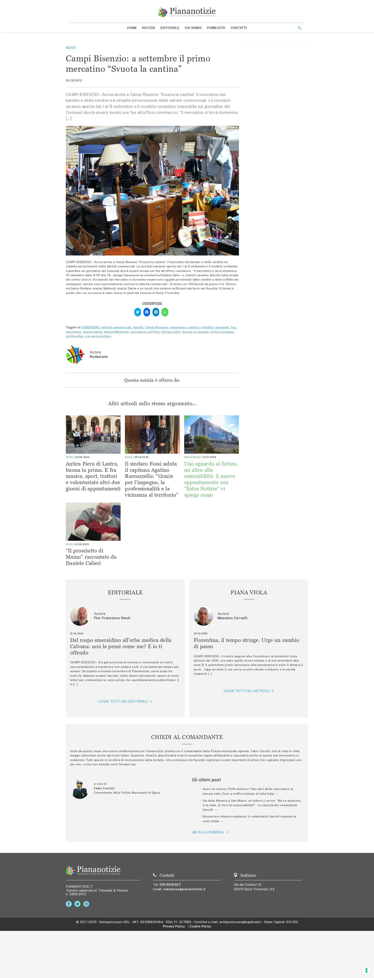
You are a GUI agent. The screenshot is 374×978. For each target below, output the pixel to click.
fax (233, 327)
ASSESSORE (90, 327)
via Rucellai (74, 336)
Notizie (148, 28)
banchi (138, 327)
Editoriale (169, 28)
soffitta (153, 331)
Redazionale (192, 457)
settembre (138, 331)
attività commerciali (116, 327)
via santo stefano (98, 336)
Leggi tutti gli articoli (247, 691)
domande (222, 327)
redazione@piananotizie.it (184, 889)
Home (132, 28)
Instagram (87, 904)
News (71, 47)
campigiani (177, 327)
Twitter (78, 904)
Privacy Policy (174, 926)
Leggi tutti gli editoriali (123, 701)
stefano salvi (171, 331)
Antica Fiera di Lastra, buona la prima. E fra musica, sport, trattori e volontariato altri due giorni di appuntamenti (93, 476)
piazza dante (92, 331)
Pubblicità (216, 28)
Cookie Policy (200, 926)
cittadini (207, 327)
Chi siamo (193, 28)
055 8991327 (170, 884)
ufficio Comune (221, 331)
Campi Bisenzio (156, 327)
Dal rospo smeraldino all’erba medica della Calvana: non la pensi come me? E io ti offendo (121, 646)
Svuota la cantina (195, 331)
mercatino (73, 331)
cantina (193, 327)
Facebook (69, 904)
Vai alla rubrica (208, 832)
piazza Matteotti (116, 331)
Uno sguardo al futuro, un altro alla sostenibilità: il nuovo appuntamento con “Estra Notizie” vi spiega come (211, 479)
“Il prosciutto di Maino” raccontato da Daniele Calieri (91, 557)
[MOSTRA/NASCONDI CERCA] (299, 28)
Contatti (239, 28)
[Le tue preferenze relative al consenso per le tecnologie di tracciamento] (366, 970)
